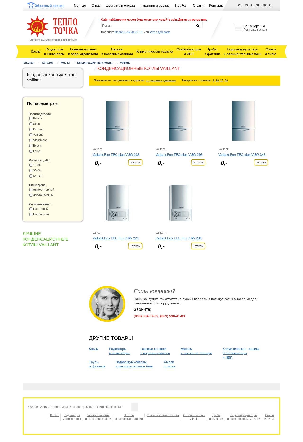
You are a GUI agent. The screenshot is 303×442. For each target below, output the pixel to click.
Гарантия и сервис (155, 5)
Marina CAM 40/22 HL (129, 32)
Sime (36, 123)
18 (217, 80)
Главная (28, 62)
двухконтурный (43, 195)
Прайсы (181, 5)
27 (221, 80)
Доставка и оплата (120, 5)
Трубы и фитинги (216, 417)
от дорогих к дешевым (161, 80)
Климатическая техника (154, 51)
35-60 (37, 170)
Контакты (216, 5)
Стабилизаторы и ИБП (194, 417)
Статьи (198, 5)
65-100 (37, 176)
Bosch (37, 145)
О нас (96, 5)
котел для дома (160, 32)
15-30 (37, 165)
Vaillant (125, 62)
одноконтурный (43, 189)
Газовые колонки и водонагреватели (98, 417)
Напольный (41, 214)
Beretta (37, 118)
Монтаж (80, 5)
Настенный (41, 208)
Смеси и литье (269, 417)
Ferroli (37, 151)
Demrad (38, 129)
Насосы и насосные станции (129, 417)
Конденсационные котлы (94, 62)
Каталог (47, 62)
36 (226, 80)
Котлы (35, 51)
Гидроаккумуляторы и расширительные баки (243, 417)
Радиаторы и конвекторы (72, 417)
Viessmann (40, 140)
